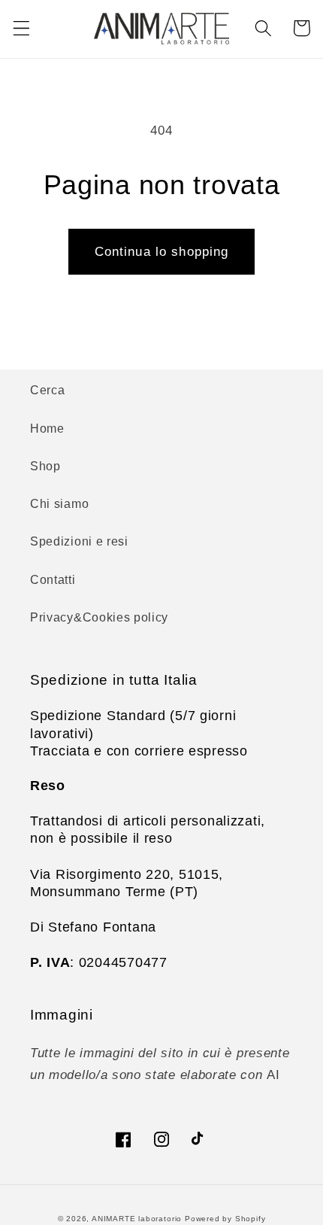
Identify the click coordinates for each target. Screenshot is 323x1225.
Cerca (47, 390)
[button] (21, 28)
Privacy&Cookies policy (99, 617)
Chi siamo (59, 503)
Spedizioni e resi (79, 541)
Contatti (53, 579)
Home (47, 428)
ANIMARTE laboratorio (137, 1218)
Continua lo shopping (162, 251)
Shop (45, 466)
